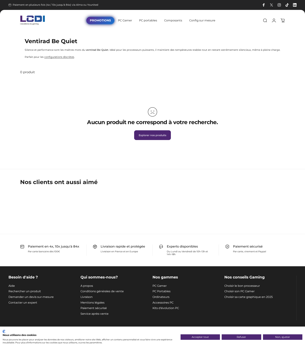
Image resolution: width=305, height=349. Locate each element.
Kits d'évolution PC (165, 308)
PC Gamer (159, 285)
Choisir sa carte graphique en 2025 (248, 297)
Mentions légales (92, 302)
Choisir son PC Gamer (239, 291)
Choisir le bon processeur (242, 285)
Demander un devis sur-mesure (31, 297)
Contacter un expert (22, 302)
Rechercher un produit (24, 291)
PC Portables (161, 291)
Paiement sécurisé (93, 308)
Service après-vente (94, 313)
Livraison (86, 297)
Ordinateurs (160, 297)
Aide (11, 285)
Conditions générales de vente (102, 291)
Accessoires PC (163, 302)
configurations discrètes (59, 57)
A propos (86, 285)
